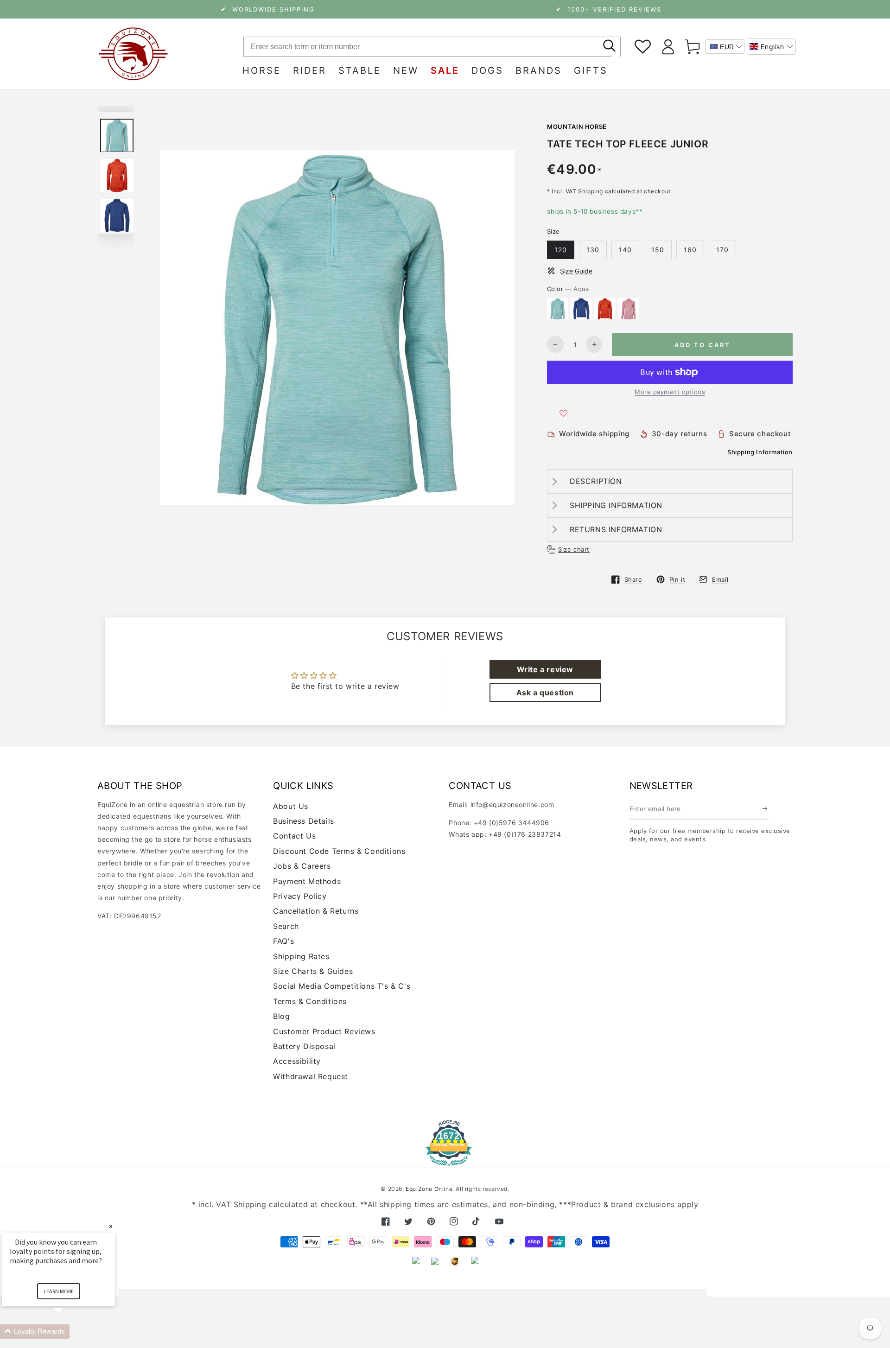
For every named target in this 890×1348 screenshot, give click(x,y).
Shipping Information (760, 452)
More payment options (670, 391)
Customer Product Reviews (324, 1031)
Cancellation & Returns (315, 911)
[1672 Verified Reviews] (445, 1159)
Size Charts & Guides (313, 971)
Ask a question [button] (545, 692)
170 (722, 250)
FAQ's (283, 941)
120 (560, 250)
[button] (771, 46)
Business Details (303, 821)
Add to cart (702, 345)
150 (657, 250)
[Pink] (628, 308)
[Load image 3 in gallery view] (117, 175)
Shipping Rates (301, 956)
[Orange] (605, 308)
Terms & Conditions (310, 1001)
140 (625, 250)
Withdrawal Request (310, 1076)
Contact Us (294, 835)
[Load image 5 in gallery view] (117, 215)
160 (690, 250)
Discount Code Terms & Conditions (339, 851)
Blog (281, 1016)
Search (286, 926)
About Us (290, 806)
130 (592, 250)
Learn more (59, 1291)
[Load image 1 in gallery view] (117, 136)
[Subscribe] (766, 809)
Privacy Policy (299, 896)
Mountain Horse (577, 126)
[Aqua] (557, 308)
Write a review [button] (545, 669)
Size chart (574, 549)
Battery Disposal (304, 1046)
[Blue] (581, 308)
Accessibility (297, 1061)
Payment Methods (307, 881)
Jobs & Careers (302, 866)
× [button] (111, 1226)
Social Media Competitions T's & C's (341, 986)
